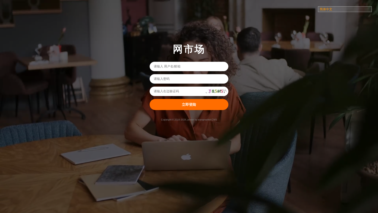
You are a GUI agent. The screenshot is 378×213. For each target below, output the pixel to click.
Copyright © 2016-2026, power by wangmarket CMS (189, 119)
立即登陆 (189, 104)
